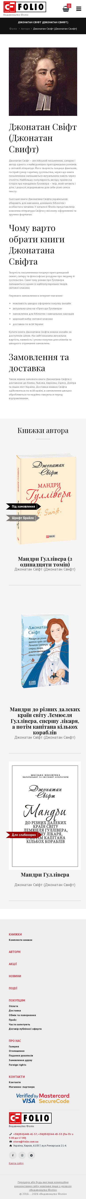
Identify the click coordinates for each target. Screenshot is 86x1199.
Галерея (14, 1046)
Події (13, 988)
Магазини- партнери (22, 1086)
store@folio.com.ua (25, 1141)
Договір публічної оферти (25, 1028)
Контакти (17, 1077)
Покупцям (17, 1000)
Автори (25, 28)
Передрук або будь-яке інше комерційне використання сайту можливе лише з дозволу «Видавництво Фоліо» (43, 1185)
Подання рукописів (21, 1055)
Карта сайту (16, 1163)
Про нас (15, 1041)
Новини (15, 976)
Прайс (13, 1019)
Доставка (15, 1010)
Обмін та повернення (22, 1015)
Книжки (15, 934)
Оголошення (16, 1050)
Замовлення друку (20, 1060)
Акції (13, 964)
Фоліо (13, 28)
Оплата (13, 1006)
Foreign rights (17, 1064)
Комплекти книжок (20, 939)
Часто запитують (19, 1024)
